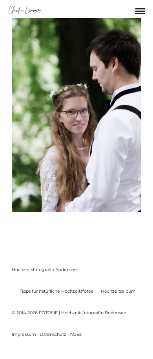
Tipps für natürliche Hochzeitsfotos (56, 291)
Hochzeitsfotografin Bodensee (44, 269)
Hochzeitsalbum (118, 291)
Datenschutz (53, 334)
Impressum (24, 334)
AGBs (76, 334)
